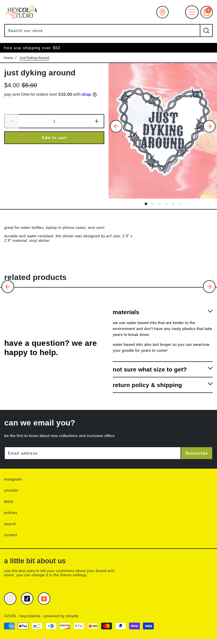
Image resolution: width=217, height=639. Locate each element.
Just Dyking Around (39, 72)
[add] (97, 121)
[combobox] (102, 30)
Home (8, 58)
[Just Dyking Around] (162, 131)
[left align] (116, 126)
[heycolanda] (21, 12)
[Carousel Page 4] (166, 204)
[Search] (206, 30)
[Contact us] (162, 12)
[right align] (209, 126)
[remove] (11, 121)
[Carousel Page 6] (180, 204)
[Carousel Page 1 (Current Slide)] (146, 204)
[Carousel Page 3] (159, 204)
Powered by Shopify (61, 616)
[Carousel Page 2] (152, 204)
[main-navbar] (192, 12)
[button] (7, 286)
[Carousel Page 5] (173, 204)
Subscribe (196, 453)
